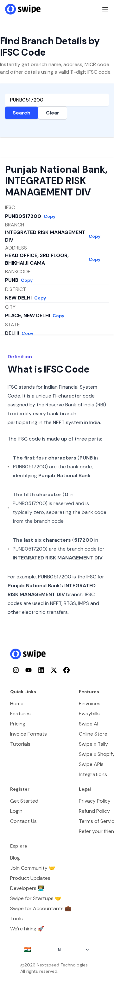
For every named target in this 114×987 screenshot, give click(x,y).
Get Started (24, 801)
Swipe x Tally (93, 744)
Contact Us (23, 821)
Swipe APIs (91, 764)
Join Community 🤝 (32, 868)
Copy (49, 216)
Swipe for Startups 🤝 (35, 898)
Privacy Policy (95, 801)
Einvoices (89, 703)
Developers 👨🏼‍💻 (27, 888)
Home (16, 703)
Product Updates (30, 878)
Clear (52, 112)
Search (21, 112)
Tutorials (20, 744)
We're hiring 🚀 (27, 928)
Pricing (17, 723)
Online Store (93, 734)
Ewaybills (89, 713)
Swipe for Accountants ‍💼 (40, 908)
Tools (16, 918)
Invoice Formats (28, 734)
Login (16, 811)
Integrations (93, 774)
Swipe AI (88, 723)
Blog (15, 857)
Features (20, 713)
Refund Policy (94, 811)
